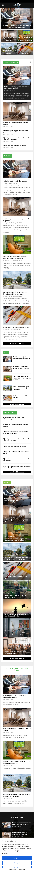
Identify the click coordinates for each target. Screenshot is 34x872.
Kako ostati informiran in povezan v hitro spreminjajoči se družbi (25, 38)
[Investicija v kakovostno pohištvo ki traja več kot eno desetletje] (17, 627)
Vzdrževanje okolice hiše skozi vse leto (25, 52)
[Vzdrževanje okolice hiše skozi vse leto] (17, 315)
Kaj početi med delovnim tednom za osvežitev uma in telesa (16, 615)
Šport (5, 742)
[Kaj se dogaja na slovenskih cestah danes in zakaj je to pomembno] (17, 280)
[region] (17, 855)
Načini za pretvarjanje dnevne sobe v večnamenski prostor (17, 26)
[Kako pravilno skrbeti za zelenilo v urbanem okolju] (17, 589)
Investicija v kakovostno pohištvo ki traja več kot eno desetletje (16, 634)
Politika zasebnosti (19, 869)
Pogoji (11, 869)
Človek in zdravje (11, 62)
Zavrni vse (17, 868)
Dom (5, 352)
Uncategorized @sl (9, 775)
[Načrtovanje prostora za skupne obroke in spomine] (17, 111)
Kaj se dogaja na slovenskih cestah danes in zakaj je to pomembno (9, 51)
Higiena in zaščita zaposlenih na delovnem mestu (15, 653)
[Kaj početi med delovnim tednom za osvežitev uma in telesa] (17, 608)
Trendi (7, 482)
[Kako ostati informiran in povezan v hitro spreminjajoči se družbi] (17, 244)
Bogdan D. (7, 185)
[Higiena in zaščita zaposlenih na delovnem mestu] (17, 646)
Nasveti (7, 156)
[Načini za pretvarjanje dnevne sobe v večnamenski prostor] (17, 75)
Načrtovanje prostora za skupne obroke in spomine (9, 38)
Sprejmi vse (17, 858)
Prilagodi (17, 863)
